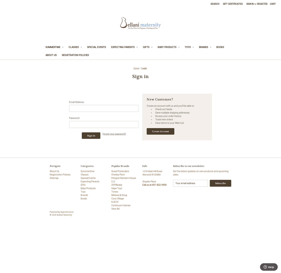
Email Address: (76, 102)
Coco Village (117, 198)
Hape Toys (116, 188)
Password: (74, 118)
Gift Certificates (233, 4)
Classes (74, 47)
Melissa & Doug (119, 195)
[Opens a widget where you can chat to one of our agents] (269, 267)
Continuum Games (121, 205)
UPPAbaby (116, 185)
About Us (51, 55)
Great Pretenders (120, 171)
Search (215, 4)
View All (115, 208)
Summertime (53, 47)
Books (220, 47)
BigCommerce (67, 212)
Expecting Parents (123, 47)
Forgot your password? (114, 134)
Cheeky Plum (118, 174)
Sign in (250, 4)
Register (262, 4)
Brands (203, 47)
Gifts (146, 47)
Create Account (160, 131)
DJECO (115, 202)
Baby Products (167, 47)
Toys (188, 47)
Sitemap (54, 178)
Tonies (114, 191)
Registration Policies (75, 55)
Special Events (96, 47)
